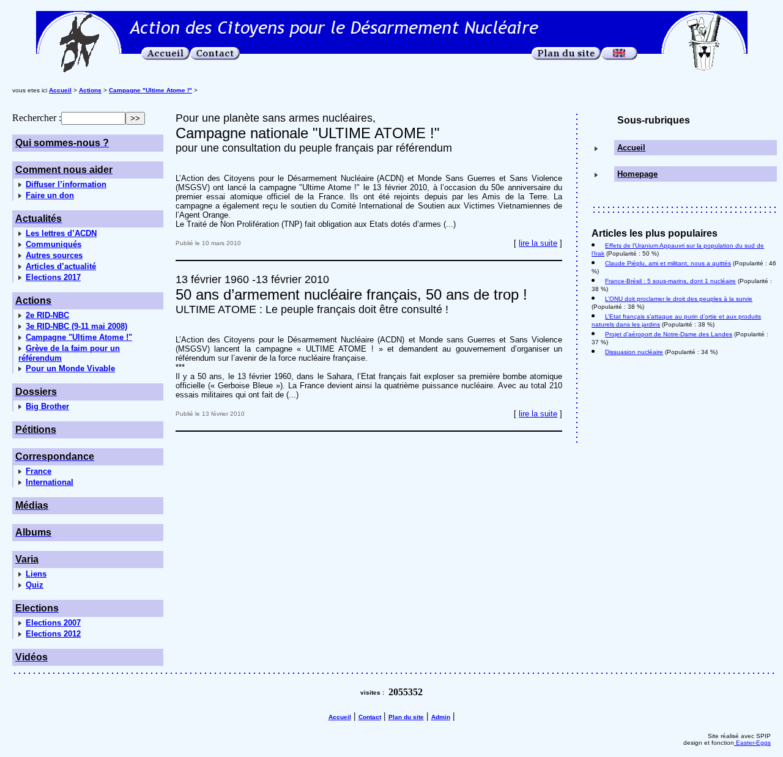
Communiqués (53, 244)
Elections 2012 (53, 633)
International (49, 482)
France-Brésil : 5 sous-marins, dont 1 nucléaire (670, 281)
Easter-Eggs (752, 742)
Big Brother (47, 406)
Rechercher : (36, 118)
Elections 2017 (53, 277)
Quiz (34, 584)
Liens (36, 573)
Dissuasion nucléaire (634, 352)
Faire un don (50, 195)
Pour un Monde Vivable (70, 368)
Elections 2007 (53, 622)
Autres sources (54, 255)
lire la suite (538, 243)
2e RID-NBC (47, 315)
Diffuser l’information (66, 184)
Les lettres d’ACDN (61, 233)
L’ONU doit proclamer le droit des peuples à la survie (678, 298)
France (38, 471)
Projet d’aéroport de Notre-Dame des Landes (668, 334)
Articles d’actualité (61, 266)
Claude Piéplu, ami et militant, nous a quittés (668, 263)
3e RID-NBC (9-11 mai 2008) (76, 326)
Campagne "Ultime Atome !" (79, 337)
